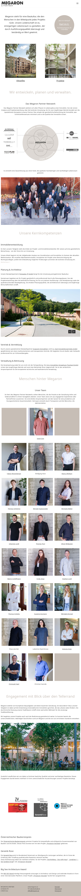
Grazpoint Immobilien (40, 349)
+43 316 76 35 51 (35, 889)
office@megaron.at (33, 891)
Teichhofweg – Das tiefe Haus (57, 860)
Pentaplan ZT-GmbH (26, 274)
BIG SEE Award (9, 874)
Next (73, 331)
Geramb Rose (8, 855)
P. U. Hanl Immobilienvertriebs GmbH (64, 349)
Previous (70, 331)
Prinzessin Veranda (53, 843)
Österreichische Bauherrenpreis (15, 841)
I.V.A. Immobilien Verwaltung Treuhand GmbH (62, 365)
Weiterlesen (5, 262)
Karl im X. (64, 24)
